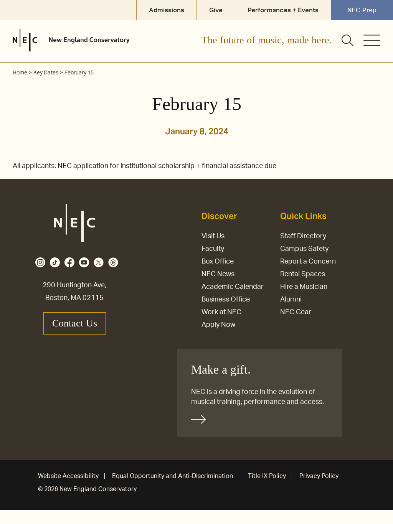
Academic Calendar (232, 286)
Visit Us (213, 236)
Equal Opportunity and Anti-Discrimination (172, 476)
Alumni (291, 299)
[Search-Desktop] (348, 41)
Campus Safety (304, 249)
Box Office (217, 261)
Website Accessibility (68, 476)
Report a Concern (308, 261)
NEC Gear (295, 312)
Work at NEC (221, 312)
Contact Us (74, 323)
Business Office (225, 299)
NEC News (217, 274)
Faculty (212, 249)
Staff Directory (303, 236)
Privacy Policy (319, 476)
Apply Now (218, 324)
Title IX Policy (267, 476)
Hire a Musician (303, 286)
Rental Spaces (302, 274)
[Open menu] (371, 40)
